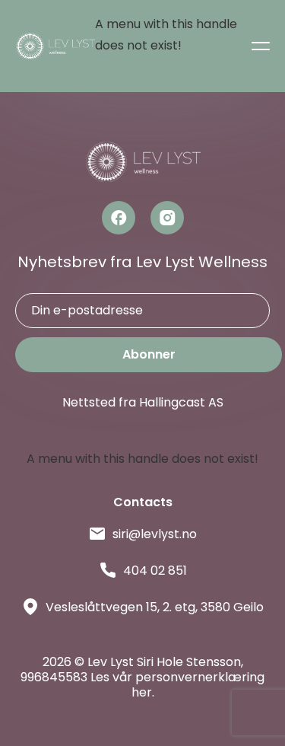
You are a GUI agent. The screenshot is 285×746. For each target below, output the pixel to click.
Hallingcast (172, 402)
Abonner (149, 354)
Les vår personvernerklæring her (177, 684)
